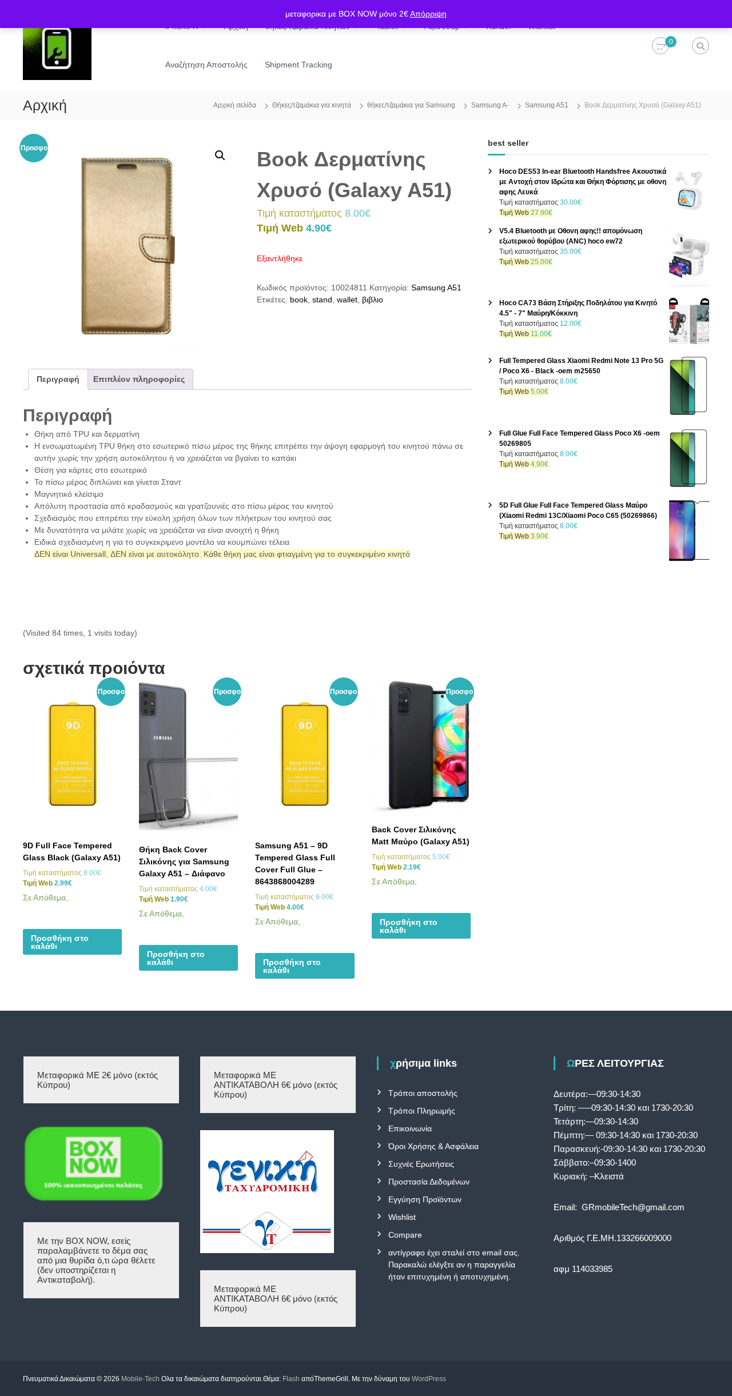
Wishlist (402, 1217)
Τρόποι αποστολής (423, 1093)
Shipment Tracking (298, 64)
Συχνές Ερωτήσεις (421, 1163)
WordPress (429, 1379)
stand (322, 299)
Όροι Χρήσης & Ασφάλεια (433, 1146)
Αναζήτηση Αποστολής (206, 64)
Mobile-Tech (140, 1379)
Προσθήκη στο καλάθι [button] (60, 942)
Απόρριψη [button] (428, 13)
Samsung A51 (546, 105)
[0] (660, 46)
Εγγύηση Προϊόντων (425, 1199)
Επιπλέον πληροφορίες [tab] (139, 379)
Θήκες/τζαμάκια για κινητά (311, 105)
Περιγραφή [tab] (58, 379)
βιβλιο (372, 299)
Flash (291, 1379)
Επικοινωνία (410, 1128)
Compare (405, 1234)
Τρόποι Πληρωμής (421, 1110)
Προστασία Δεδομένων (429, 1181)
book (299, 299)
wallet (347, 299)
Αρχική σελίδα (234, 105)
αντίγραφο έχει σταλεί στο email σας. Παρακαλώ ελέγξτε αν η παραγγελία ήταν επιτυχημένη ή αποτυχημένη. (454, 1264)
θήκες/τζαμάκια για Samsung (411, 105)
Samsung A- (490, 105)
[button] (220, 155)
